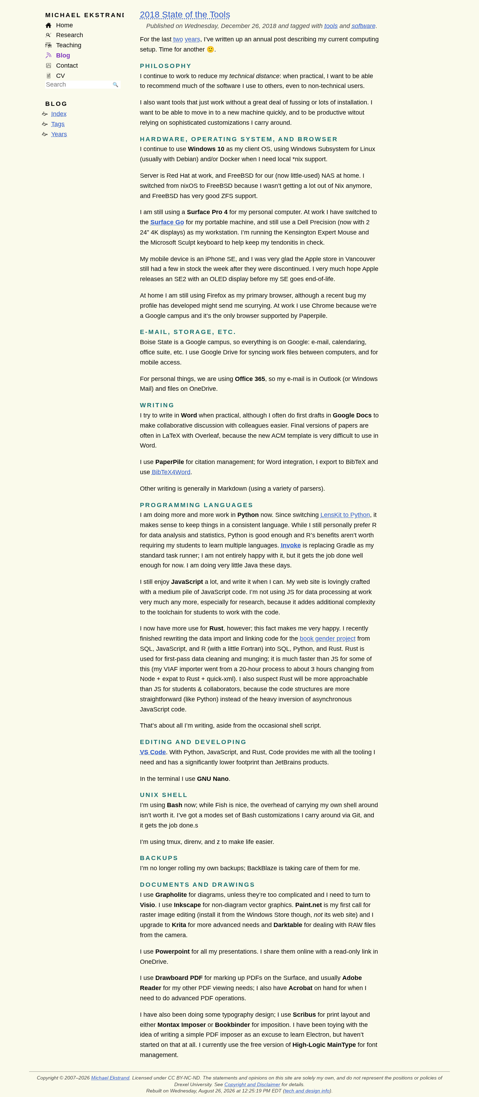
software (364, 25)
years (192, 39)
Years (59, 134)
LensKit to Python (345, 514)
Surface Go (167, 222)
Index (59, 113)
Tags (58, 124)
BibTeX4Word (171, 472)
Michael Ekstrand (110, 1078)
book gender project (328, 638)
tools (331, 25)
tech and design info (307, 1090)
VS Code (153, 752)
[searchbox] (77, 85)
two (178, 39)
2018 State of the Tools (185, 14)
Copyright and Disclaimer (252, 1084)
